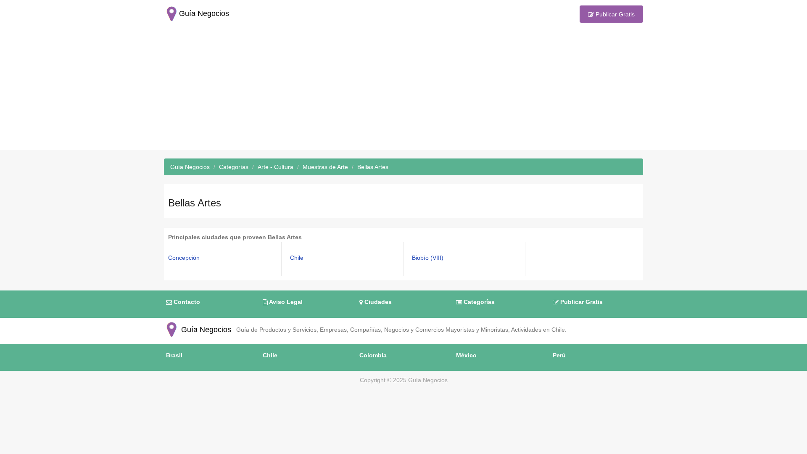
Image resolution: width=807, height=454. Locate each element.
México (466, 355)
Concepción (184, 257)
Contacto (186, 301)
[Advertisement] (403, 91)
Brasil (174, 355)
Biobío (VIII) (427, 257)
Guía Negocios (205, 329)
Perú (559, 355)
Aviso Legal (285, 301)
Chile (296, 257)
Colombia (373, 355)
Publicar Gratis (614, 14)
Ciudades (377, 301)
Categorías (478, 301)
